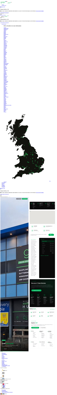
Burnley (5, 38)
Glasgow (5, 59)
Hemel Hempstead (6, 63)
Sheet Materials (34, 346)
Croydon (5, 48)
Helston (5, 62)
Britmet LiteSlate (34, 336)
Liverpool (5, 72)
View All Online (44, 327)
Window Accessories (51, 345)
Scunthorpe (5, 89)
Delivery (3, 357)
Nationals (3, 185)
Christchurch (5, 45)
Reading (5, 87)
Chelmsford (5, 43)
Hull (4, 65)
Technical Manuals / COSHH (6, 365)
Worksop (5, 109)
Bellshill (5, 33)
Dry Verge (34, 334)
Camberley (5, 40)
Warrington (5, 103)
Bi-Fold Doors (43, 345)
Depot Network (4, 353)
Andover (5, 30)
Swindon (5, 99)
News (3, 355)
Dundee (5, 51)
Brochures (3, 184)
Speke (4, 94)
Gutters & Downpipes (42, 333)
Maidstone (5, 73)
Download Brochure (35, 327)
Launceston (5, 68)
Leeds (4, 69)
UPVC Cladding (35, 343)
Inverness (5, 66)
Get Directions (51, 234)
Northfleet (5, 80)
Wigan (4, 106)
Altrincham (5, 29)
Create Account (4, 5)
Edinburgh (5, 54)
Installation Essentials (49, 331)
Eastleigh (5, 53)
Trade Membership (4, 354)
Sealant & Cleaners (51, 336)
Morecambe (5, 77)
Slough (5, 91)
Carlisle (5, 42)
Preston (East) (5, 86)
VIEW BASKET (2, 12)
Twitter (4, 385)
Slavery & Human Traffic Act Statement (7, 392)
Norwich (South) (6, 81)
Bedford (5, 32)
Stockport (5, 96)
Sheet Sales (3, 186)
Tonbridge (5, 101)
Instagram (4, 387)
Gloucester (5, 60)
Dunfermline (5, 52)
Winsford (5, 107)
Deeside (5, 49)
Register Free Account (37, 290)
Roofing (3, 363)
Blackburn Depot (6, 34)
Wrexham (5, 110)
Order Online (4, 182)
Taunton (5, 100)
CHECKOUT (7, 12)
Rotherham (5, 88)
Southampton (5, 92)
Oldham (5, 83)
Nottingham (5, 82)
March (4, 75)
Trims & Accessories (50, 342)
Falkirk (5, 56)
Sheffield (5, 90)
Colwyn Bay (5, 46)
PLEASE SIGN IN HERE (40, 192)
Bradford (5, 37)
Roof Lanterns (35, 337)
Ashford (5, 31)
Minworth (5, 76)
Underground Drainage (43, 335)
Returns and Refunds (5, 358)
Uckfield (5, 102)
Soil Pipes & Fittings (42, 337)
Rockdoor (3, 183)
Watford (5, 104)
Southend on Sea (6, 93)
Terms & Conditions (4, 391)
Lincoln (5, 71)
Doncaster (5, 50)
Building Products (51, 337)
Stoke (4, 97)
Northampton (5, 79)
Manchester (5, 74)
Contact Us (3, 356)
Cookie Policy (4, 390)
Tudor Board (34, 344)
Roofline (3, 362)
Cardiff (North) (6, 41)
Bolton (4, 35)
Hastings (5, 61)
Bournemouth (5, 36)
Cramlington (5, 47)
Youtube (4, 386)
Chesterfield (5, 44)
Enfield (5, 55)
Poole (4, 85)
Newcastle (5, 78)
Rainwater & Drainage (41, 331)
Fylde (4, 58)
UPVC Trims (51, 344)
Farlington (5, 57)
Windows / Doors (4, 361)
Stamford (5, 95)
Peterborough (5, 84)
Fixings (51, 333)
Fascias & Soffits (34, 333)
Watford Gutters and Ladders (7, 105)
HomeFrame (43, 343)
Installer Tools (51, 334)
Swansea (5, 98)
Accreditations (4, 366)
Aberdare (5, 27)
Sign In (3, 4)
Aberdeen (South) (6, 28)
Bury (4, 39)
